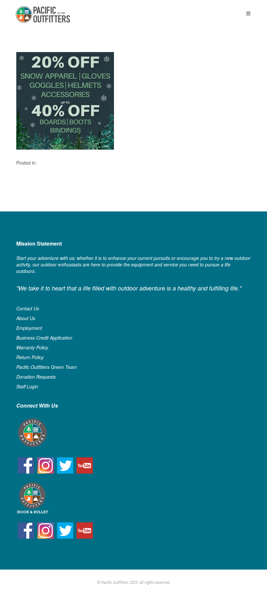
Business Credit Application (44, 337)
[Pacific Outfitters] (42, 14)
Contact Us (27, 308)
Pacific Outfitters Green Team (46, 367)
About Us (25, 318)
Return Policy (30, 357)
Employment (29, 328)
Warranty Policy (32, 347)
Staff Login (27, 386)
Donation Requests (36, 376)
